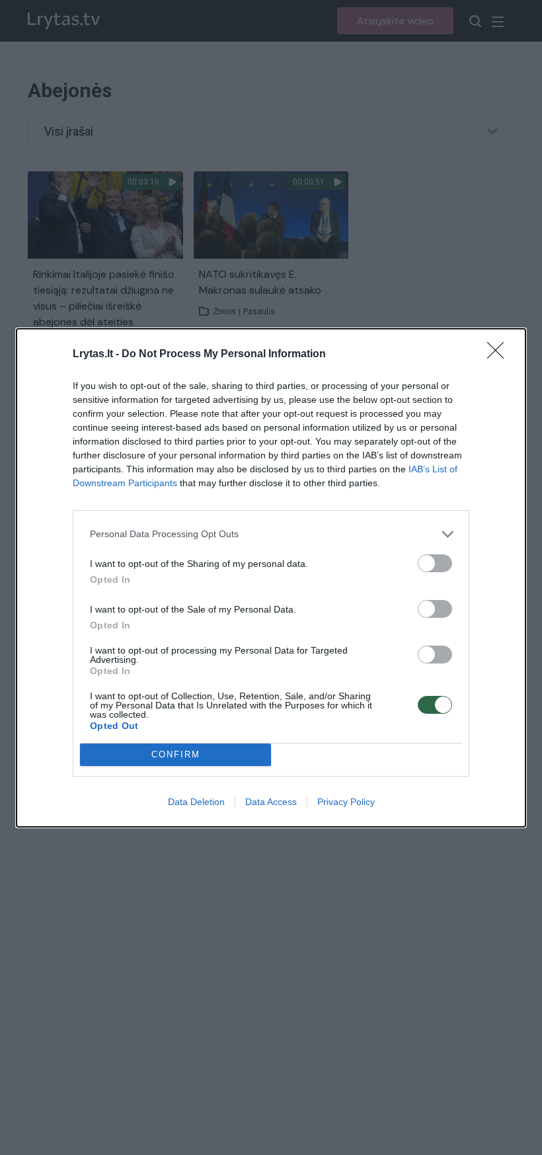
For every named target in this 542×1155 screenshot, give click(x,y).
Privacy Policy (346, 801)
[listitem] (271, 534)
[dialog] (271, 578)
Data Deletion (196, 801)
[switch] (435, 563)
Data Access (271, 801)
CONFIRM (175, 754)
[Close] (499, 354)
